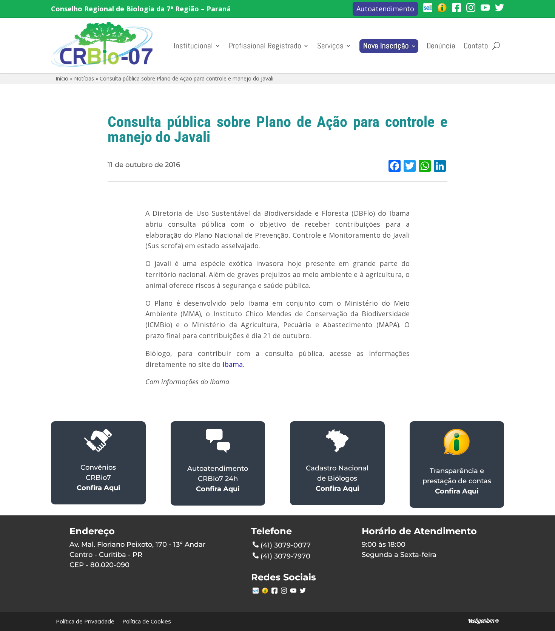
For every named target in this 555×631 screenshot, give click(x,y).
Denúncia (441, 46)
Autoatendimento (385, 8)
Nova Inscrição (386, 46)
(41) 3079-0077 (286, 545)
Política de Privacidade (85, 621)
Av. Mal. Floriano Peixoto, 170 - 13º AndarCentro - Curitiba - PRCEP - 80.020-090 (137, 554)
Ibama (232, 364)
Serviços (330, 46)
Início (61, 78)
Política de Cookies (146, 621)
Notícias (84, 78)
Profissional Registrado (265, 46)
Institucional (193, 46)
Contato (476, 46)
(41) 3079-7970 (285, 556)
